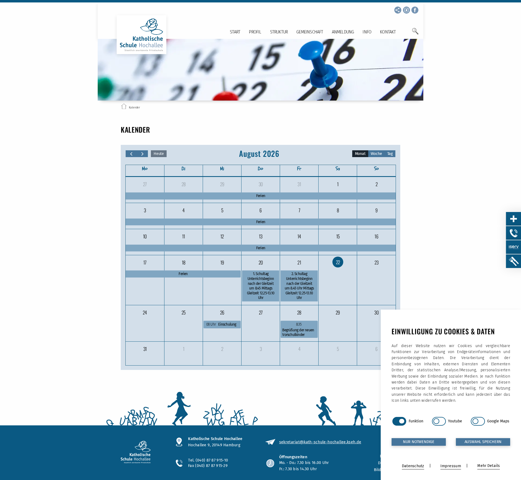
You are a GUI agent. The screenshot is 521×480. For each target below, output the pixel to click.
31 (299, 184)
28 (184, 184)
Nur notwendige (418, 442)
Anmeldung (343, 32)
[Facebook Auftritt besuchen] (414, 10)
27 (145, 184)
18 (183, 262)
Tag (390, 153)
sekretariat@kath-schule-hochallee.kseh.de (320, 442)
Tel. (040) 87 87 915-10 (208, 460)
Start (235, 32)
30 (261, 184)
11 (183, 236)
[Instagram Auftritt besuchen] (406, 10)
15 (337, 236)
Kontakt (388, 32)
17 (144, 262)
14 (299, 236)
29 (222, 184)
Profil (255, 32)
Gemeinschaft (309, 32)
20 (261, 262)
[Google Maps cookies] (478, 421)
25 (183, 312)
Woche (376, 153)
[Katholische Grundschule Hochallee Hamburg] (143, 453)
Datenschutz (413, 466)
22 (338, 262)
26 (222, 312)
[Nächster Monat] (142, 153)
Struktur (279, 32)
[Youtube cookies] (439, 421)
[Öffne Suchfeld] (415, 33)
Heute (159, 153)
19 (222, 262)
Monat (360, 153)
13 (260, 236)
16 (376, 236)
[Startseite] (123, 107)
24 (145, 312)
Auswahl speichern (483, 442)
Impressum (450, 466)
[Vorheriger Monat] (131, 153)
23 (376, 262)
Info (367, 32)
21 (299, 262)
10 (145, 236)
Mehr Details (488, 465)
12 (222, 236)
